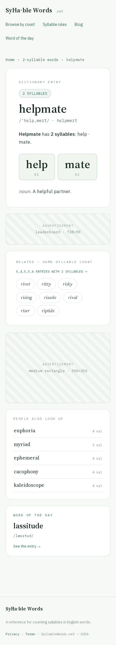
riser (25, 311)
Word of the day (20, 38)
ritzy (46, 284)
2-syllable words (41, 59)
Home (10, 59)
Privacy (12, 634)
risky (67, 284)
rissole (50, 297)
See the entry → (27, 546)
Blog (79, 24)
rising (26, 297)
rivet (25, 284)
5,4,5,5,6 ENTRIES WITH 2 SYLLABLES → (51, 271)
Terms (30, 634)
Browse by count (20, 24)
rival (72, 297)
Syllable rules (55, 24)
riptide (48, 311)
